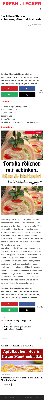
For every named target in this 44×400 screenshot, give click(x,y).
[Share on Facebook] (27, 88)
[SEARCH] (41, 9)
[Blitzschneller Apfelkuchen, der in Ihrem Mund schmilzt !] (22, 360)
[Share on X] (27, 94)
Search (41, 338)
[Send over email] (9, 94)
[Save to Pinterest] (9, 88)
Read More (6, 384)
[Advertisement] (22, 50)
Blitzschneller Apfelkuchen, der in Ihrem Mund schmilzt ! (22, 378)
